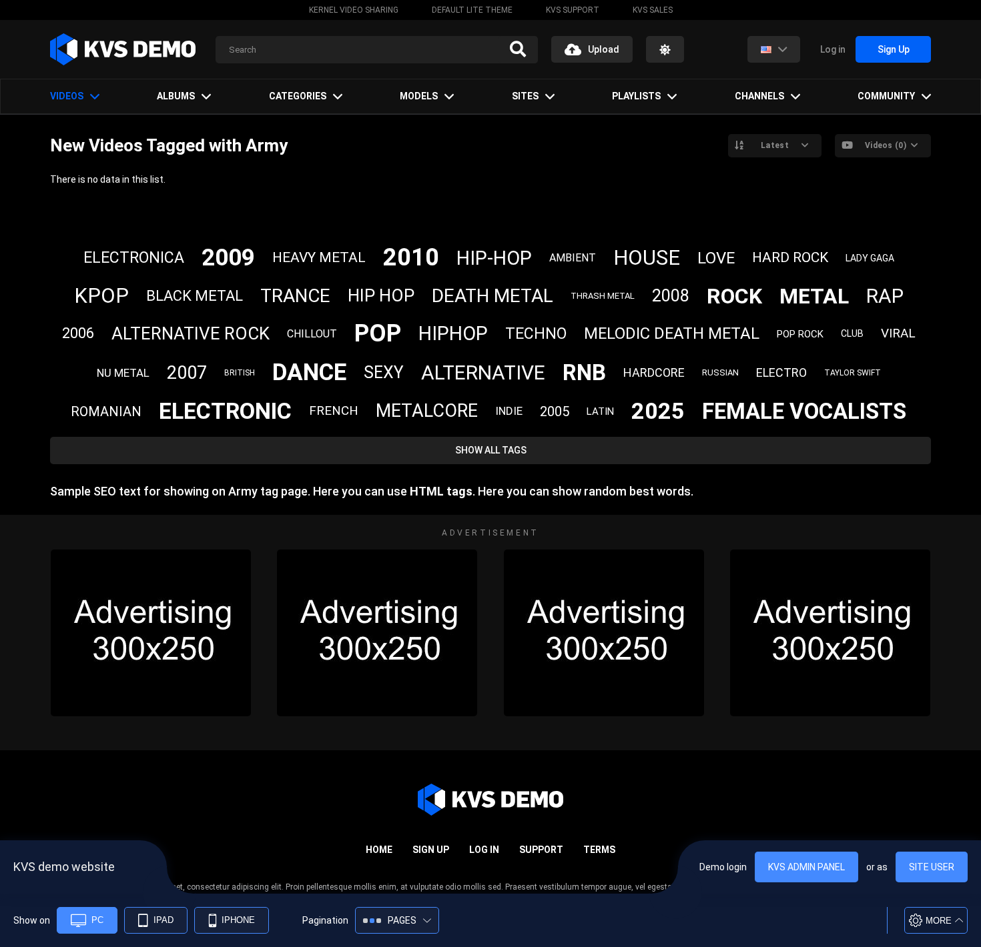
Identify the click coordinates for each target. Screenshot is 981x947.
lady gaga (870, 258)
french (333, 410)
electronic (225, 410)
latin (600, 411)
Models (419, 96)
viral (898, 333)
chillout (312, 333)
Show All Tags (491, 450)
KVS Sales (653, 10)
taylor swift (852, 372)
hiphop (453, 333)
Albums (176, 96)
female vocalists (804, 411)
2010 (411, 257)
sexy (384, 372)
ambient (572, 257)
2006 (78, 333)
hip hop (381, 295)
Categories (297, 96)
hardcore (654, 372)
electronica (133, 258)
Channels (759, 96)
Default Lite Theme (472, 10)
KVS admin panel (806, 867)
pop (377, 333)
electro (781, 372)
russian (720, 372)
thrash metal (603, 296)
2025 (658, 410)
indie (509, 410)
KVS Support (572, 10)
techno (536, 334)
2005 (554, 411)
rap (885, 295)
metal (814, 296)
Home (379, 849)
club (852, 333)
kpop (101, 295)
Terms (599, 849)
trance (295, 296)
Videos (66, 96)
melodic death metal (671, 333)
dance (309, 372)
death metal (492, 296)
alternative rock (190, 333)
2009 (228, 257)
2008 (670, 295)
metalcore (427, 410)
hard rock (790, 257)
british (239, 372)
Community (886, 96)
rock (734, 296)
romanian (106, 411)
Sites (525, 96)
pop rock (800, 334)
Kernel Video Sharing (353, 10)
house (646, 257)
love (716, 258)
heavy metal (319, 257)
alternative (483, 372)
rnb (584, 372)
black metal (194, 295)
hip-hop (494, 258)
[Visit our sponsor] (151, 633)
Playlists (636, 96)
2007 (187, 372)
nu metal (123, 372)
